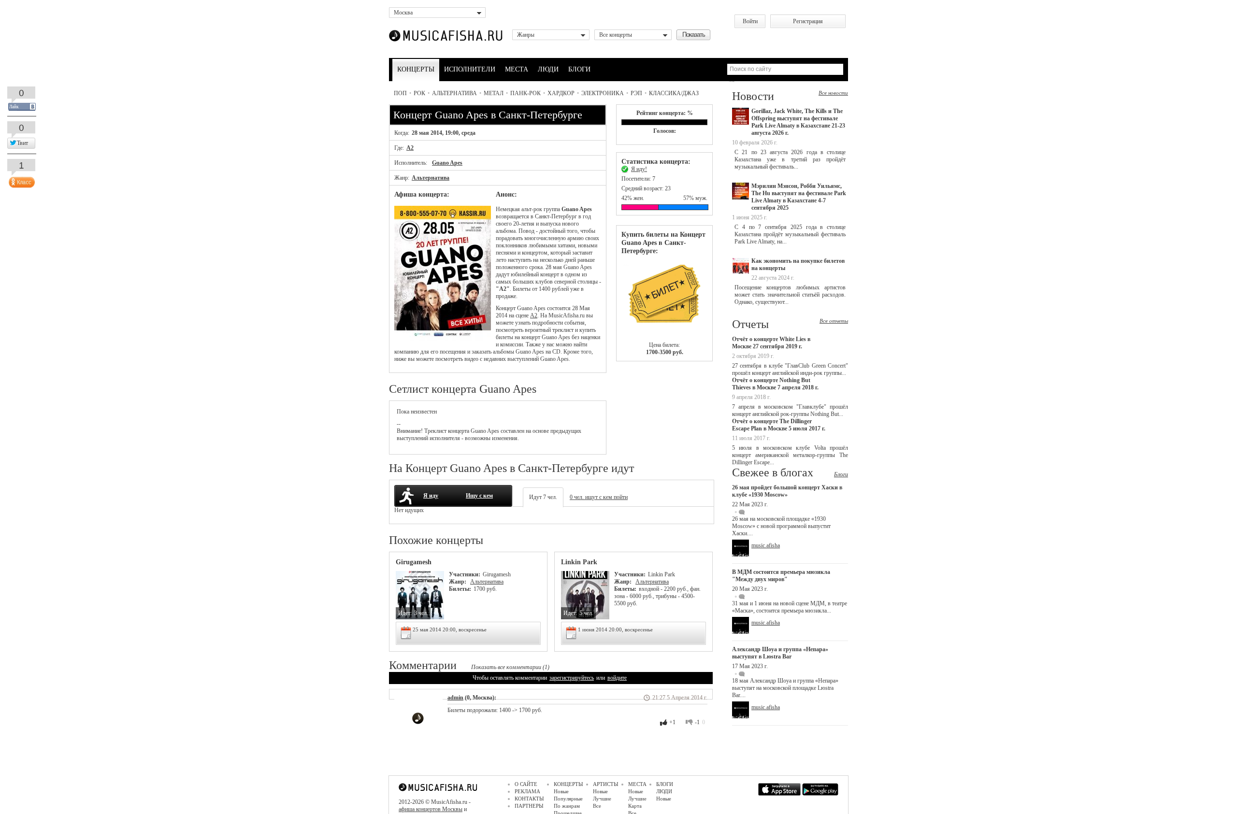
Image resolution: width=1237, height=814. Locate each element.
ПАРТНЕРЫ (529, 806)
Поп (400, 93)
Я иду (430, 495)
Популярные (568, 798)
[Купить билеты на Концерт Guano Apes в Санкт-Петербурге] (664, 298)
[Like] (20, 180)
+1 (672, 722)
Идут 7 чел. (543, 497)
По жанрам (567, 806)
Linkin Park (579, 562)
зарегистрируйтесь (571, 677)
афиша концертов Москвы (430, 809)
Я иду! (639, 169)
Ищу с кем (479, 495)
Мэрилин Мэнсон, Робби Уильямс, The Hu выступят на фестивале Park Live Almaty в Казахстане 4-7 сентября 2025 (798, 197)
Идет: (405, 613)
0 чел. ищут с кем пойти (599, 497)
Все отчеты (834, 321)
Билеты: (460, 589)
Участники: (464, 574)
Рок (419, 93)
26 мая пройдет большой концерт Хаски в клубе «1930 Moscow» (787, 491)
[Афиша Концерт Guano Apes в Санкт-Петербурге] (442, 338)
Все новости (833, 93)
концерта (458, 431)
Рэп (636, 93)
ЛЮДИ (548, 69)
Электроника (602, 93)
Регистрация (808, 21)
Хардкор (561, 93)
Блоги (841, 474)
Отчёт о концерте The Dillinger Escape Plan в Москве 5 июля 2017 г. (778, 425)
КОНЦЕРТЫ (415, 69)
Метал (493, 93)
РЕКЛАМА (527, 791)
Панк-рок (525, 93)
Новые (561, 791)
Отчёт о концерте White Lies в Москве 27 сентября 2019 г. (771, 343)
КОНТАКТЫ (529, 798)
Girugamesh (414, 562)
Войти (750, 21)
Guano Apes (447, 162)
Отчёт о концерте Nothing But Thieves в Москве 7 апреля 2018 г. (775, 384)
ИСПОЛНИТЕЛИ (469, 69)
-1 (697, 722)
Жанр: (458, 581)
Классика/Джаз (674, 93)
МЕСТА (516, 69)
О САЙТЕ (526, 784)
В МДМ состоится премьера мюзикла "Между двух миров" (781, 576)
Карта (635, 806)
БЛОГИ (579, 69)
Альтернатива (454, 93)
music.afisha (765, 545)
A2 (410, 147)
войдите (617, 677)
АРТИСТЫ (605, 784)
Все (597, 806)
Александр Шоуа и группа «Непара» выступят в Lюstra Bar (780, 653)
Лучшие (602, 798)
